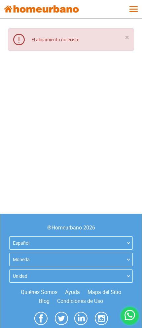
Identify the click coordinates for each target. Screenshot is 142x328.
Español (21, 243)
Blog (44, 301)
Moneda (21, 259)
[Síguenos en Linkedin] (81, 317)
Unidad (20, 276)
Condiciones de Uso (80, 301)
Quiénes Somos (39, 292)
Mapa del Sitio (104, 292)
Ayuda (72, 292)
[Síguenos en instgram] (101, 317)
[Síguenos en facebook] (41, 317)
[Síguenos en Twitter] (61, 317)
